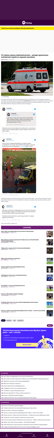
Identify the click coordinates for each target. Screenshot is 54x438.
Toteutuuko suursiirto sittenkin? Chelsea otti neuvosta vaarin (19, 417)
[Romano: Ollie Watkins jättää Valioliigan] (50, 296)
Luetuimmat (5, 402)
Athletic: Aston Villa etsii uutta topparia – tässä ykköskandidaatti (19, 422)
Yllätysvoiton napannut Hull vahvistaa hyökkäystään (15, 248)
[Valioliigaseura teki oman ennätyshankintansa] (50, 278)
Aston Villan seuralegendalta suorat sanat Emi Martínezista (17, 231)
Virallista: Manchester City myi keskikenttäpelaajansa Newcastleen (19, 302)
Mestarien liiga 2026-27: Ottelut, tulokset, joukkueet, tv (17, 393)
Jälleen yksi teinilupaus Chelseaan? (10, 258)
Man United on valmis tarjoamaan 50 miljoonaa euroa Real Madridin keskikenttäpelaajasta (20, 240)
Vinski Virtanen (4, 249)
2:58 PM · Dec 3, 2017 (13, 133)
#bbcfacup (22, 146)
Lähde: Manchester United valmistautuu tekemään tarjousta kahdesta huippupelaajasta (25, 424)
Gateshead (9, 320)
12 (9, 220)
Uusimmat (5, 373)
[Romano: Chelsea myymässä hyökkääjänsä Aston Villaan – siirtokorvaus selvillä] (50, 313)
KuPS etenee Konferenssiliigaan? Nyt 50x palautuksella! (18, 28)
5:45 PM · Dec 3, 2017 (15, 220)
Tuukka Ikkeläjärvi (5, 232)
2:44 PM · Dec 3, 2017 (18, 124)
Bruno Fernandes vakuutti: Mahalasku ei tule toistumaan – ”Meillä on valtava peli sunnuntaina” (27, 420)
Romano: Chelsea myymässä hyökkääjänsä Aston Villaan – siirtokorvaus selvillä (23, 310)
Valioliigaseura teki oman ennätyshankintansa (14, 275)
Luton (14, 320)
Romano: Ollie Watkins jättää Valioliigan (12, 294)
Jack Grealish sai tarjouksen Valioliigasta (14, 410)
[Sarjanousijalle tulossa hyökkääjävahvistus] (50, 269)
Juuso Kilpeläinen (5, 242)
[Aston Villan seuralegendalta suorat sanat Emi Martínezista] (50, 234)
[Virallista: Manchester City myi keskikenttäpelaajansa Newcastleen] (50, 305)
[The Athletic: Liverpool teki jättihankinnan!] (50, 288)
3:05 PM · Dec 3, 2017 (13, 195)
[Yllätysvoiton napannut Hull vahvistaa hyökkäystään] (50, 251)
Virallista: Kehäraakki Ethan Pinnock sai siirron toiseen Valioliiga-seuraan (22, 427)
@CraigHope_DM (10, 109)
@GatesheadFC (9, 207)
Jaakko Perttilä (4, 59)
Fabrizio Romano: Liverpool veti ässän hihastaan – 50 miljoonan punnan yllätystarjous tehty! (26, 415)
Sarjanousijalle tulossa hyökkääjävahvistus (13, 267)
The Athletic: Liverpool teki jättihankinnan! (13, 285)
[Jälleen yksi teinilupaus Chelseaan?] (50, 261)
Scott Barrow (20, 320)
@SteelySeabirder (10, 140)
